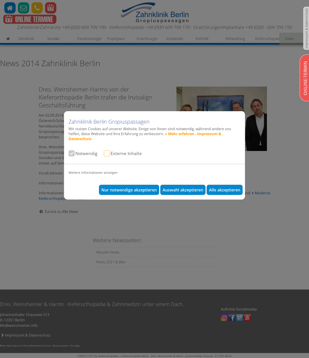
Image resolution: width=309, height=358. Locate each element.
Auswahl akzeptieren (183, 190)
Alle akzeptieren (224, 190)
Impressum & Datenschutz (306, 28)
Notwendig (86, 153)
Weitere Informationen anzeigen (93, 172)
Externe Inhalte (126, 153)
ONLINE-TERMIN (305, 78)
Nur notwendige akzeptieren (129, 190)
